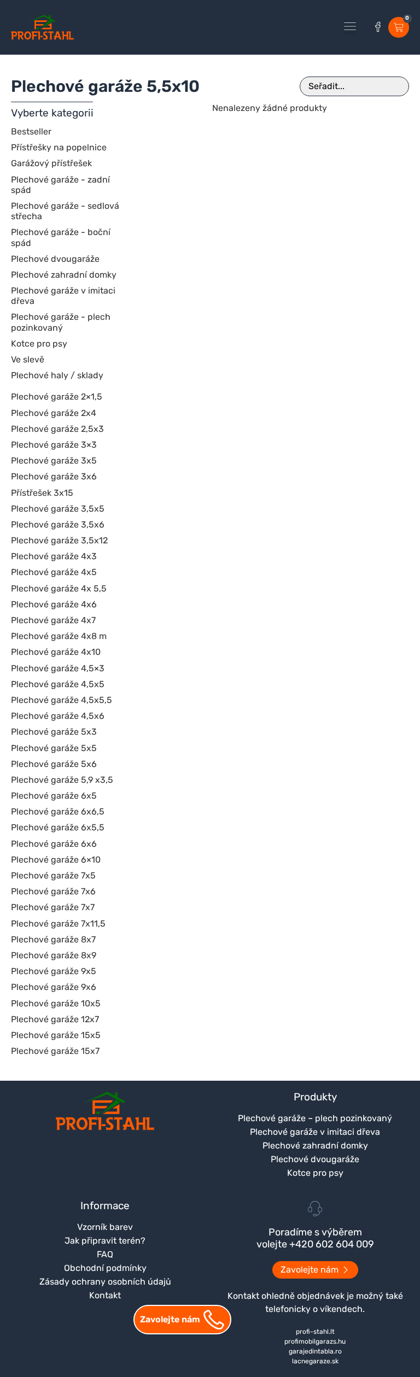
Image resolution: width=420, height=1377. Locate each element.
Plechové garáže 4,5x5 (57, 684)
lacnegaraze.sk (315, 1361)
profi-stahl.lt (315, 1331)
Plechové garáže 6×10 (56, 859)
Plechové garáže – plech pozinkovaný (315, 1118)
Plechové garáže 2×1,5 (56, 396)
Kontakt (105, 1295)
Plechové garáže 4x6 (54, 604)
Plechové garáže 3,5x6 (57, 524)
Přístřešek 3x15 (42, 493)
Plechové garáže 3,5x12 (59, 540)
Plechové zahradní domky (63, 274)
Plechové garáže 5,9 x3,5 (62, 780)
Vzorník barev (105, 1227)
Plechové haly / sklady (57, 375)
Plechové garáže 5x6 (54, 764)
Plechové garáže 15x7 (55, 1051)
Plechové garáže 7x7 (53, 907)
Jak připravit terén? (105, 1240)
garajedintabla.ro (315, 1351)
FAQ (105, 1254)
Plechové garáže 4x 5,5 (59, 588)
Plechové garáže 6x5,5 (57, 827)
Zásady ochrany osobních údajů (105, 1281)
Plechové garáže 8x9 (53, 955)
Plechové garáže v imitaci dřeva (315, 1132)
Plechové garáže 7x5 (53, 875)
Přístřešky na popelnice (59, 147)
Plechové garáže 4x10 (56, 652)
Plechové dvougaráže (55, 259)
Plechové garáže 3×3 (54, 445)
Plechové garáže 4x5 (54, 572)
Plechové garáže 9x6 (53, 987)
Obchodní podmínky (105, 1268)
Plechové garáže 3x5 (54, 460)
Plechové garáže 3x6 (54, 476)
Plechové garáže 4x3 (54, 556)
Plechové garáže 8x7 (53, 939)
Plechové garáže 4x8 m (59, 636)
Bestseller (31, 131)
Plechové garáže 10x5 (56, 1003)
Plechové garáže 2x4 (53, 413)
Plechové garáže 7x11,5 (58, 923)
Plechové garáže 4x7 (53, 620)
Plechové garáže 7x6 (53, 891)
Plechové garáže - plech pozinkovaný (60, 322)
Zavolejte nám (170, 1319)
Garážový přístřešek (51, 163)
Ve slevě (27, 359)
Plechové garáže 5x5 (54, 748)
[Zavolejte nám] (214, 1320)
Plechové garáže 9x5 (53, 971)
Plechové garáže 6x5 (54, 795)
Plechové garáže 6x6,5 (57, 811)
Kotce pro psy (39, 343)
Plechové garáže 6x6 (54, 844)
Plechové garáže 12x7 (55, 1019)
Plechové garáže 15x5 (56, 1035)
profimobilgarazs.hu (315, 1341)
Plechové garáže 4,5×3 (57, 668)
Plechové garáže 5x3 (54, 731)
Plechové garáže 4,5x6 (57, 716)
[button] (350, 27)
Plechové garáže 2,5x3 (57, 429)
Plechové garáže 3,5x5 (57, 508)
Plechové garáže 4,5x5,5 (61, 700)
